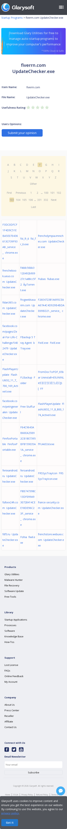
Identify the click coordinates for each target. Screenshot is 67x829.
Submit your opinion (22, 133)
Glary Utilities (11, 574)
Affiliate (8, 721)
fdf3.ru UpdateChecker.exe (10, 539)
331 (39, 200)
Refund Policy (42, 794)
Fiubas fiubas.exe (48, 279)
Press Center (11, 710)
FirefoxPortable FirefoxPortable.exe (9, 444)
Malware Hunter (13, 580)
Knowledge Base (13, 636)
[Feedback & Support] (60, 790)
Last (33, 207)
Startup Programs (12, 17)
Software (9, 630)
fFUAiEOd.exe (47, 444)
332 (46, 200)
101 (52, 192)
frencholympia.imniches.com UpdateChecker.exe (51, 241)
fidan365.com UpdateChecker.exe (9, 308)
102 (59, 192)
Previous (21, 192)
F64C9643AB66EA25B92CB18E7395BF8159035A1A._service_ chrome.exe (28, 444)
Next (54, 200)
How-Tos (9, 642)
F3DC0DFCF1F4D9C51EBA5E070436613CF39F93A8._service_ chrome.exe (10, 241)
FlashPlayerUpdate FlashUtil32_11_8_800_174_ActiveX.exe (51, 409)
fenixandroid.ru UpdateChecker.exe (10, 476)
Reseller (9, 716)
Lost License (11, 665)
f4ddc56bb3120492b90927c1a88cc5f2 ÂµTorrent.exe (28, 279)
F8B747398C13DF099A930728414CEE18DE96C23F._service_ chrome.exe (28, 507)
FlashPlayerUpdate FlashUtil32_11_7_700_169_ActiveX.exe (10, 380)
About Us (9, 704)
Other (33, 184)
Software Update (14, 591)
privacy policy (10, 813)
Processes (10, 625)
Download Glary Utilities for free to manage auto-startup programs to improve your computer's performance (35, 41)
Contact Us (10, 727)
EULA (15, 794)
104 (18, 200)
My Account (10, 681)
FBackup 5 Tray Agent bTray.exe (27, 342)
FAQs (7, 670)
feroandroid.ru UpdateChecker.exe (27, 476)
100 (46, 192)
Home (7, 794)
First (9, 192)
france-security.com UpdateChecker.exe (51, 508)
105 (24, 200)
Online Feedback (13, 676)
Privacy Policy (27, 794)
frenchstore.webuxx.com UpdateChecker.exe (51, 539)
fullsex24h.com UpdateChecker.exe (10, 508)
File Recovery (11, 585)
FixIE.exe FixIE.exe (49, 343)
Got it (10, 822)
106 (30, 200)
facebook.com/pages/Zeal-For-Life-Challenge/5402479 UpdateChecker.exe (10, 342)
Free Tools (10, 596)
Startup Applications (15, 619)
